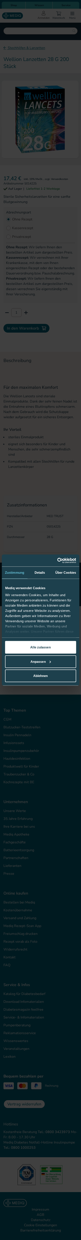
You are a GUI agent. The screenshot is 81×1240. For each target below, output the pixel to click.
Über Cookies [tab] (65, 572)
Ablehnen (40, 676)
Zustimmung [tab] (14, 572)
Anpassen (38, 661)
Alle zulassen (40, 647)
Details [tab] (40, 572)
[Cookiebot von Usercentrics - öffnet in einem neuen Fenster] (57, 560)
